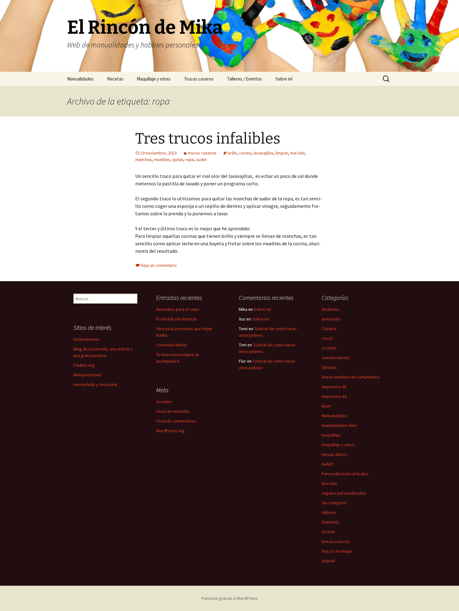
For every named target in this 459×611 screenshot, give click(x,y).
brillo (232, 153)
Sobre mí (283, 79)
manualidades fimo (339, 425)
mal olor (297, 153)
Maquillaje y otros (153, 79)
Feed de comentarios (176, 421)
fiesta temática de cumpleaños (351, 377)
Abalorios (330, 309)
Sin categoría (334, 503)
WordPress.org (170, 430)
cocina (245, 153)
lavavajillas (264, 153)
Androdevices (86, 339)
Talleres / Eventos (244, 79)
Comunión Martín (171, 345)
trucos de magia (337, 551)
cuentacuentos (336, 357)
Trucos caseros (199, 79)
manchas (143, 159)
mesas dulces (335, 454)
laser (326, 406)
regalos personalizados (344, 493)
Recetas (115, 79)
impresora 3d (334, 396)
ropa (189, 159)
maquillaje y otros (338, 444)
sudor (201, 159)
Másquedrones (87, 375)
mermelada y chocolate (95, 384)
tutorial (328, 561)
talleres (329, 512)
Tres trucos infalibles (207, 139)
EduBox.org (84, 365)
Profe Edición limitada (176, 319)
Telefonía (330, 522)
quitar (177, 159)
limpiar (282, 153)
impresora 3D (334, 386)
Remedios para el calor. (178, 309)
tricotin (328, 532)
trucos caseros (202, 153)
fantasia (329, 367)
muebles (162, 159)
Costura (329, 328)
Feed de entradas (173, 411)
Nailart (327, 464)
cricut (327, 338)
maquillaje (331, 435)
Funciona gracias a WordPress (229, 598)
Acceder (164, 401)
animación (331, 319)
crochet (329, 348)
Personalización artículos (345, 474)
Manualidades (80, 79)
